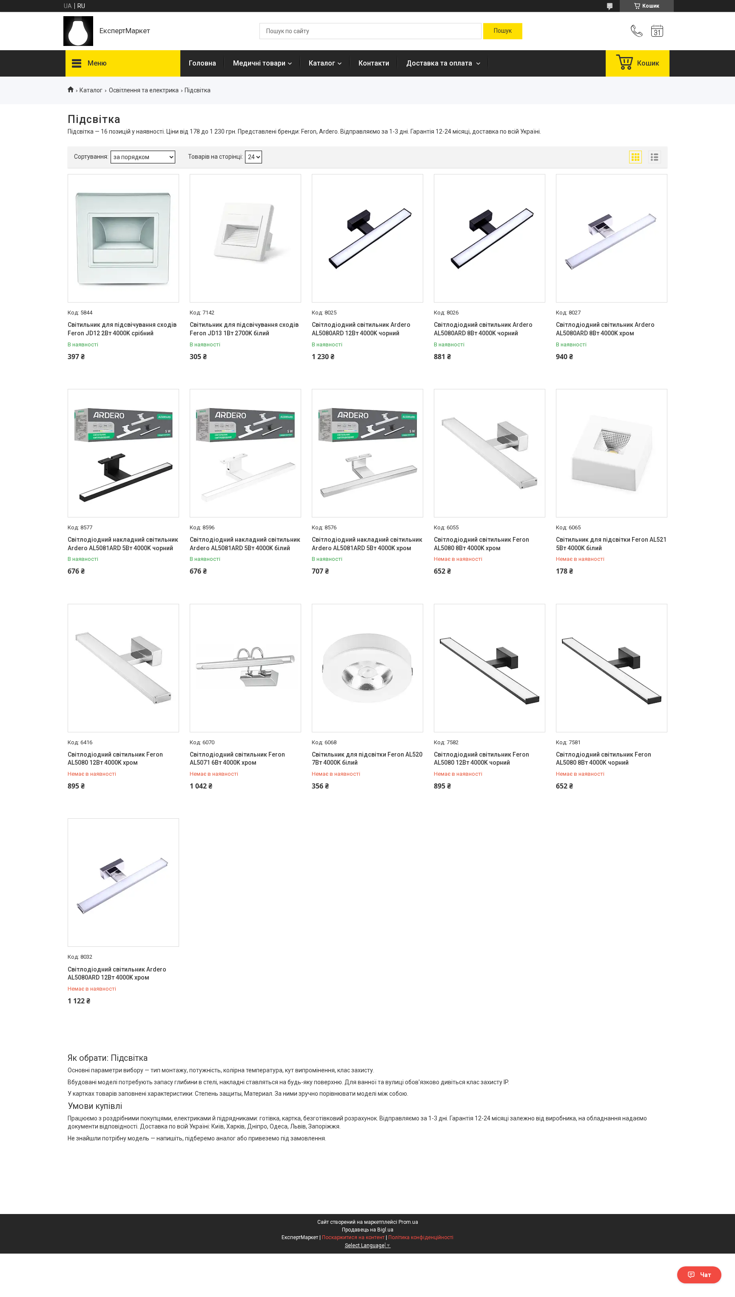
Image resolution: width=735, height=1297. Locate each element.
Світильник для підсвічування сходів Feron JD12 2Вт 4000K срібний (122, 329)
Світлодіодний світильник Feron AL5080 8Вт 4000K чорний (603, 758)
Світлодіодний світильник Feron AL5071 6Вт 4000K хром (237, 758)
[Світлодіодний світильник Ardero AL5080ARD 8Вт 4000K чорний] (489, 238)
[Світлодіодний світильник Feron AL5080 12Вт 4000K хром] (123, 668)
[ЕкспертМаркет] (78, 31)
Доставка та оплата (440, 63)
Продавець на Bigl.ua (367, 1230)
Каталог (322, 63)
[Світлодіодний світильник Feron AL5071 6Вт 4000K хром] (245, 668)
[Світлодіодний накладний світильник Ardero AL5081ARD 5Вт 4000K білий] (245, 453)
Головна (202, 63)
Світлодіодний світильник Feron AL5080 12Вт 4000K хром (115, 758)
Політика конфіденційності (420, 1237)
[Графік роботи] (657, 31)
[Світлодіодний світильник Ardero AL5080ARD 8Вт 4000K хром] (611, 238)
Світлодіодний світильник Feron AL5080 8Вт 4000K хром (481, 543)
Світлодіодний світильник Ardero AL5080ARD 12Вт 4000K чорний (361, 329)
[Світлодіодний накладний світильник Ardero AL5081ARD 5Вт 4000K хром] (367, 453)
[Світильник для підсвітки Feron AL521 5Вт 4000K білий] (611, 453)
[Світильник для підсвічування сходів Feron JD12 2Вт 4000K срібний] (123, 238)
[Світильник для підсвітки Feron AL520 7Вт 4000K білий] (367, 668)
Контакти (374, 63)
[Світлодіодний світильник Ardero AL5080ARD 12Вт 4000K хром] (123, 882)
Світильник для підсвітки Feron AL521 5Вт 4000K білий (611, 543)
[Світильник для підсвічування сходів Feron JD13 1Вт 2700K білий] (245, 238)
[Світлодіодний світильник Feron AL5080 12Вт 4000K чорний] (489, 668)
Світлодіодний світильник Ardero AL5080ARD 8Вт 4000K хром (605, 329)
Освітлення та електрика (144, 90)
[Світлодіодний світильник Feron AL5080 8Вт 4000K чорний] (611, 668)
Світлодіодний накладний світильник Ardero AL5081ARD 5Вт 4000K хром (367, 543)
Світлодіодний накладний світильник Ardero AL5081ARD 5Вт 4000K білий (245, 543)
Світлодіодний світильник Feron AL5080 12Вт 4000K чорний (481, 758)
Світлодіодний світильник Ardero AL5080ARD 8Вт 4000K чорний (483, 329)
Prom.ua (408, 1222)
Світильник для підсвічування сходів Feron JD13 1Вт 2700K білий (244, 329)
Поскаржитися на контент (353, 1237)
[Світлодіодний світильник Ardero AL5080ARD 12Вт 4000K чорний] (367, 238)
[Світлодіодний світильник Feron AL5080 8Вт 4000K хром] (489, 453)
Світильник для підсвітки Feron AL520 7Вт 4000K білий (367, 758)
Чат (705, 1274)
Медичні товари (259, 63)
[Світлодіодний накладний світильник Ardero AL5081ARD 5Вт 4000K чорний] (123, 453)
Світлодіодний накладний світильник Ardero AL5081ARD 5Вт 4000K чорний (123, 543)
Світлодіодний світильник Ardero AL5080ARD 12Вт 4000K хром (117, 973)
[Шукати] (502, 31)
